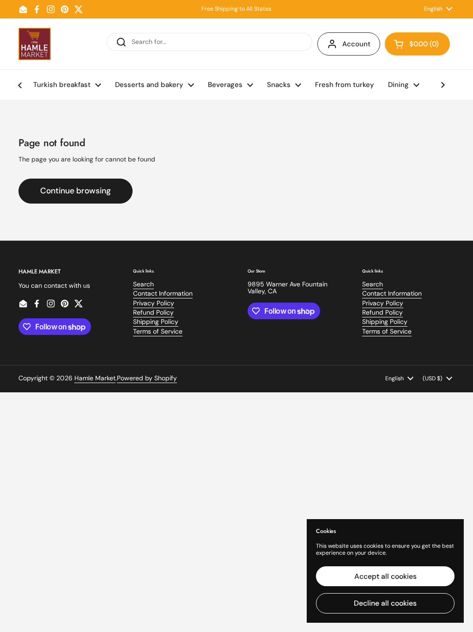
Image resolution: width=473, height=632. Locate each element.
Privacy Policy (153, 303)
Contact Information (163, 293)
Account (356, 44)
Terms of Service (157, 331)
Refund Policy (153, 312)
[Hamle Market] (34, 44)
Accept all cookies (385, 576)
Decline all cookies (385, 603)
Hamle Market (94, 378)
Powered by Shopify (147, 378)
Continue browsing (75, 191)
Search (143, 284)
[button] (417, 44)
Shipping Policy (155, 321)
